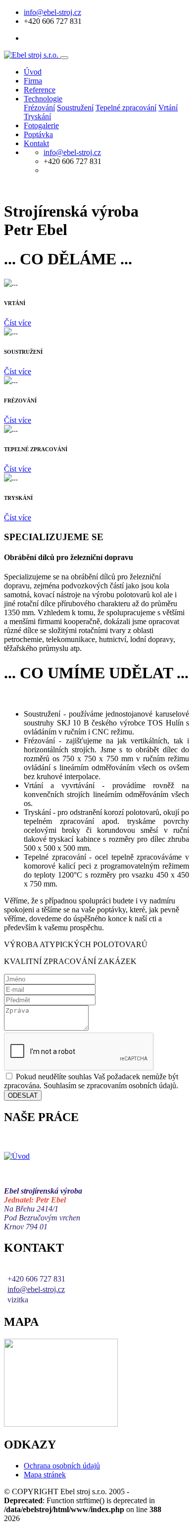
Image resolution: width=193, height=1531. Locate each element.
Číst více (17, 323)
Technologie (43, 98)
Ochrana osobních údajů (62, 1465)
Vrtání (168, 107)
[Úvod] (17, 1156)
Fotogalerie (41, 125)
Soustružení (75, 107)
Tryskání (37, 116)
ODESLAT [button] (23, 1095)
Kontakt (36, 143)
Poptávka (38, 134)
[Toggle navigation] (64, 57)
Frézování (39, 107)
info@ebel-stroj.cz (52, 12)
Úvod (33, 72)
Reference (39, 89)
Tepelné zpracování (126, 107)
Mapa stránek (45, 1474)
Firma (33, 81)
